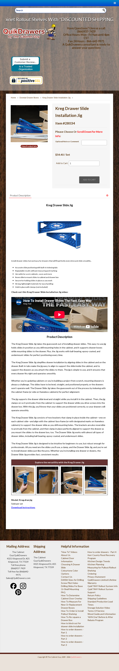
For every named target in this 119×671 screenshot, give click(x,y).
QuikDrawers (76, 657)
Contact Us (66, 576)
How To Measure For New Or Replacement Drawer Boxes (71, 604)
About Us (65, 555)
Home (13, 98)
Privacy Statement (97, 576)
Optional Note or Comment (67, 141)
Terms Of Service (96, 611)
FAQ (63, 592)
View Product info (29, 146)
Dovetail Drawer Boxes (29, 98)
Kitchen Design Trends (99, 561)
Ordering (92, 573)
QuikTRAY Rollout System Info (103, 586)
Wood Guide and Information (102, 614)
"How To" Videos (69, 552)
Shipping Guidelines (97, 598)
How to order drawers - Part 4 (102, 552)
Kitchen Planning (96, 564)
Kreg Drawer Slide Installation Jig (56, 98)
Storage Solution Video (99, 607)
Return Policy (94, 595)
